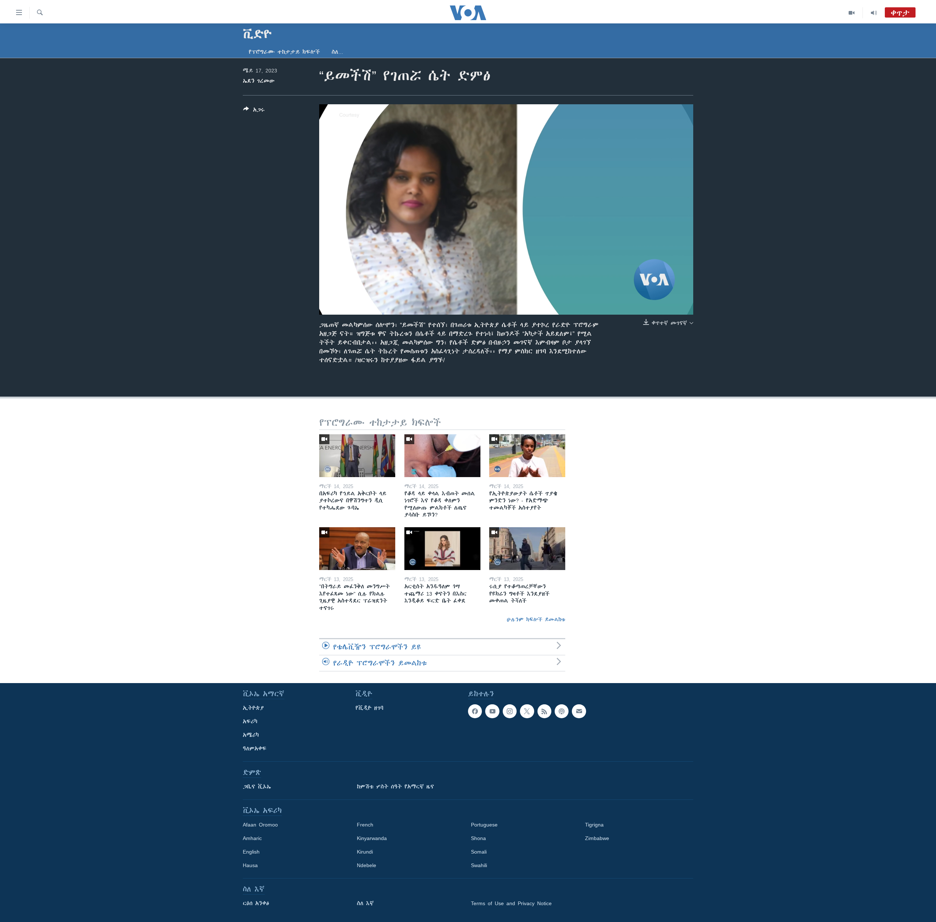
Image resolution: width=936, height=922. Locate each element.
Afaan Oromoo (260, 824)
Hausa (250, 865)
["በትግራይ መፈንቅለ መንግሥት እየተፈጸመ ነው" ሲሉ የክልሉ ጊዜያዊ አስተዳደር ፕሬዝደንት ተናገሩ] (357, 548)
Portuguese (484, 824)
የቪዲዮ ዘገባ (369, 708)
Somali (479, 851)
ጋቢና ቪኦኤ (257, 786)
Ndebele (366, 865)
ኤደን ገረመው (259, 81)
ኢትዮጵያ (253, 708)
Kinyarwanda (372, 838)
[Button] (254, 111)
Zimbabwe (597, 838)
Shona (478, 838)
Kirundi (365, 851)
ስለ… (337, 52)
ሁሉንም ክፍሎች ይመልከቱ (536, 619)
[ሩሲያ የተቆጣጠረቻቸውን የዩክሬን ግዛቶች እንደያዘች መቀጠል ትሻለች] (527, 548)
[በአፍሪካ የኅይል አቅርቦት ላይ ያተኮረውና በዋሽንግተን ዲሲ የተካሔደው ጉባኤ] (357, 455)
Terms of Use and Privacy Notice (511, 903)
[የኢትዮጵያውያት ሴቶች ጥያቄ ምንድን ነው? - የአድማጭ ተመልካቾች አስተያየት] (527, 455)
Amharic (252, 838)
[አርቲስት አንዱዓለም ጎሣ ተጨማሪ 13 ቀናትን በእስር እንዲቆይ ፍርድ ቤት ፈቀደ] (442, 548)
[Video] (852, 12)
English (251, 851)
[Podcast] (562, 711)
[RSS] (544, 711)
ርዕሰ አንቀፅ (256, 903)
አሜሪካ (251, 735)
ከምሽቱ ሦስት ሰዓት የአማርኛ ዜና (395, 786)
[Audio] (874, 12)
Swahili (479, 865)
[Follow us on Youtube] (492, 711)
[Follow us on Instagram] (510, 711)
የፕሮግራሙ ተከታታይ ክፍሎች (284, 52)
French (365, 824)
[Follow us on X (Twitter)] (527, 711)
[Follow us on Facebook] (475, 711)
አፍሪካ (250, 721)
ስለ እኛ (365, 903)
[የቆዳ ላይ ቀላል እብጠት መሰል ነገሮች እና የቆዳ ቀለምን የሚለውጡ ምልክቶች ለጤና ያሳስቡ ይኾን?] (442, 455)
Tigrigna (594, 824)
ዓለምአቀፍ (255, 748)
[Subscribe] (579, 711)
